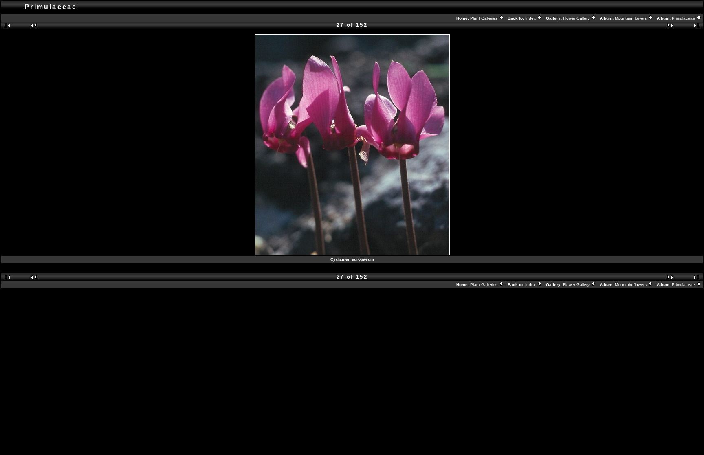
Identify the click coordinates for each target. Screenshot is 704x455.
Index (531, 18)
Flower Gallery (577, 18)
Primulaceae (684, 18)
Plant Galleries (484, 18)
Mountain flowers (631, 18)
